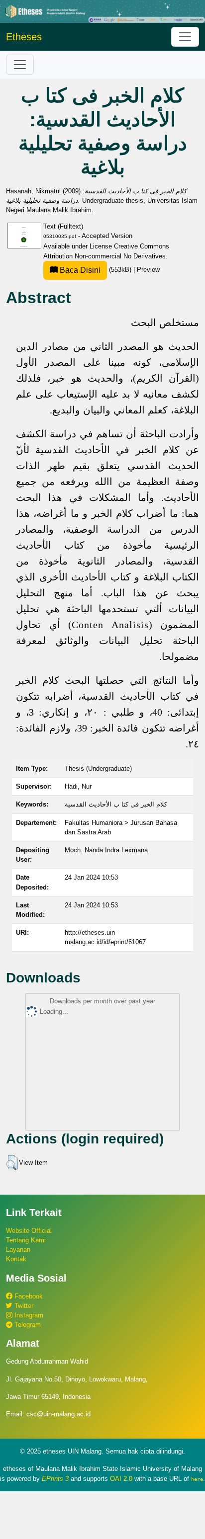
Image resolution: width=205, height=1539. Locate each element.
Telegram (26, 1324)
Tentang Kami (26, 1240)
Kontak (16, 1259)
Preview (148, 269)
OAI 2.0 (121, 1478)
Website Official (29, 1230)
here (197, 1479)
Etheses (24, 36)
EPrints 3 (55, 1478)
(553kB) (95, 269)
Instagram (27, 1315)
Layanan (18, 1249)
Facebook (27, 1296)
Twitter (22, 1305)
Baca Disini (79, 270)
